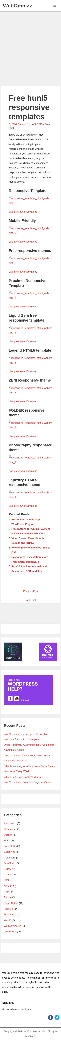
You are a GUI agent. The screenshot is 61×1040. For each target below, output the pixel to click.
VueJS (7, 920)
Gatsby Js (9, 851)
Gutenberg (9, 857)
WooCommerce (12, 926)
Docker (8, 834)
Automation (10, 823)
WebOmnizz (17, 5)
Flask (7, 840)
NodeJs (8, 886)
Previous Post (30, 591)
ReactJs (8, 908)
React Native (11, 903)
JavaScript (10, 863)
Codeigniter (10, 829)
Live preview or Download (23, 211)
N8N (6, 880)
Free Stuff (9, 846)
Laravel (8, 874)
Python (8, 897)
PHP (6, 891)
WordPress (10, 931)
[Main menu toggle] (54, 5)
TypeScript (10, 914)
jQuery (7, 869)
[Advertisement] (30, 43)
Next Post (30, 600)
